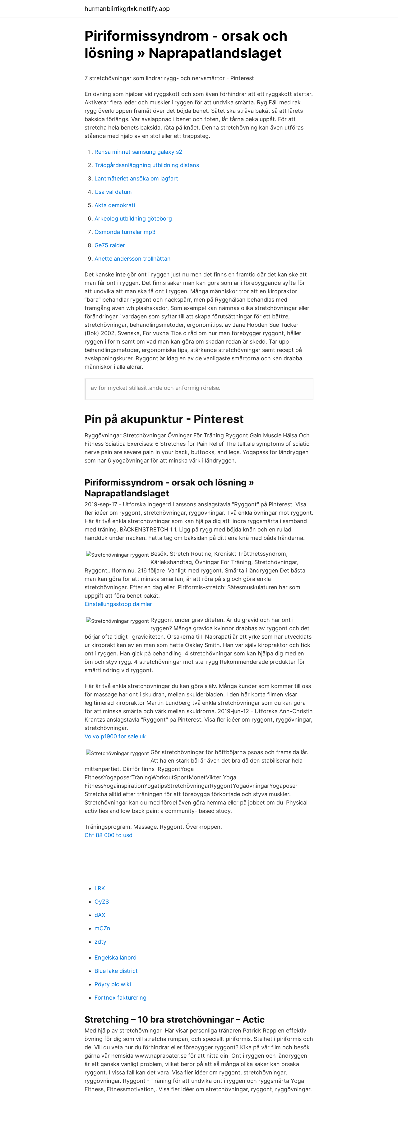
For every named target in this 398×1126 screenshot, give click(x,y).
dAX (100, 915)
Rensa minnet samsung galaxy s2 (138, 151)
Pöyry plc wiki (113, 984)
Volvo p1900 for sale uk (115, 736)
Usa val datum (113, 192)
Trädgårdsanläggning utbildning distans (147, 165)
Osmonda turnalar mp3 (125, 232)
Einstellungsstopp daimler (118, 604)
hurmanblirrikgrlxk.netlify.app (127, 9)
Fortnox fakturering (120, 997)
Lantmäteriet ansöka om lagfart (136, 178)
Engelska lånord (116, 957)
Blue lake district (116, 971)
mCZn (102, 928)
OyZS (102, 901)
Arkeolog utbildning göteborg (133, 218)
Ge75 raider (110, 245)
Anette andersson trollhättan (133, 258)
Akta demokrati (115, 205)
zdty (100, 941)
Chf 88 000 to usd (108, 835)
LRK (100, 888)
